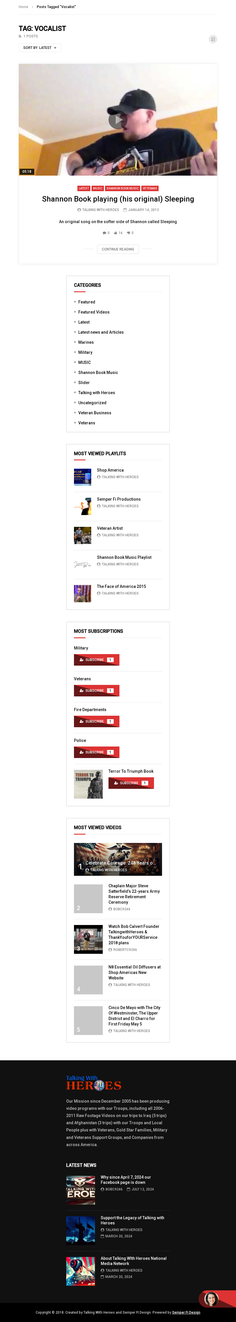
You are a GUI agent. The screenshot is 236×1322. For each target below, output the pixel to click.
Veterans (150, 188)
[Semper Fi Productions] (82, 506)
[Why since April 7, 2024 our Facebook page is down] (80, 1190)
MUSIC (97, 188)
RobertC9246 (125, 950)
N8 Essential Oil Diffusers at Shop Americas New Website (135, 972)
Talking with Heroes (96, 392)
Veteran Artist (110, 528)
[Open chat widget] (217, 1299)
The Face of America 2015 (121, 586)
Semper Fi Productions (119, 499)
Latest (84, 188)
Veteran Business (94, 413)
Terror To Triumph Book (131, 771)
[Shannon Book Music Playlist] (82, 564)
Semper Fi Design (186, 1312)
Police (80, 740)
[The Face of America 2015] (82, 593)
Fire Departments (90, 709)
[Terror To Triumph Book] (88, 784)
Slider (84, 382)
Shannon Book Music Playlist (124, 557)
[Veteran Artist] (82, 535)
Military (85, 352)
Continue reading (118, 249)
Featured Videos (94, 312)
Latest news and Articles (101, 332)
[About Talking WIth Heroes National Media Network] (80, 1271)
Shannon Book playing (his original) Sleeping (118, 199)
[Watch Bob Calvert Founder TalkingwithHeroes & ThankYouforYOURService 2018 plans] (88, 939)
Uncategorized (92, 402)
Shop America (110, 470)
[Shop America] (82, 477)
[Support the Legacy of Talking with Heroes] (80, 1230)
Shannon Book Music (122, 188)
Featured (86, 302)
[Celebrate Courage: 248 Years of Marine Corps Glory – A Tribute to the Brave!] (118, 859)
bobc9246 (121, 909)
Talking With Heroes (100, 210)
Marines (86, 342)
